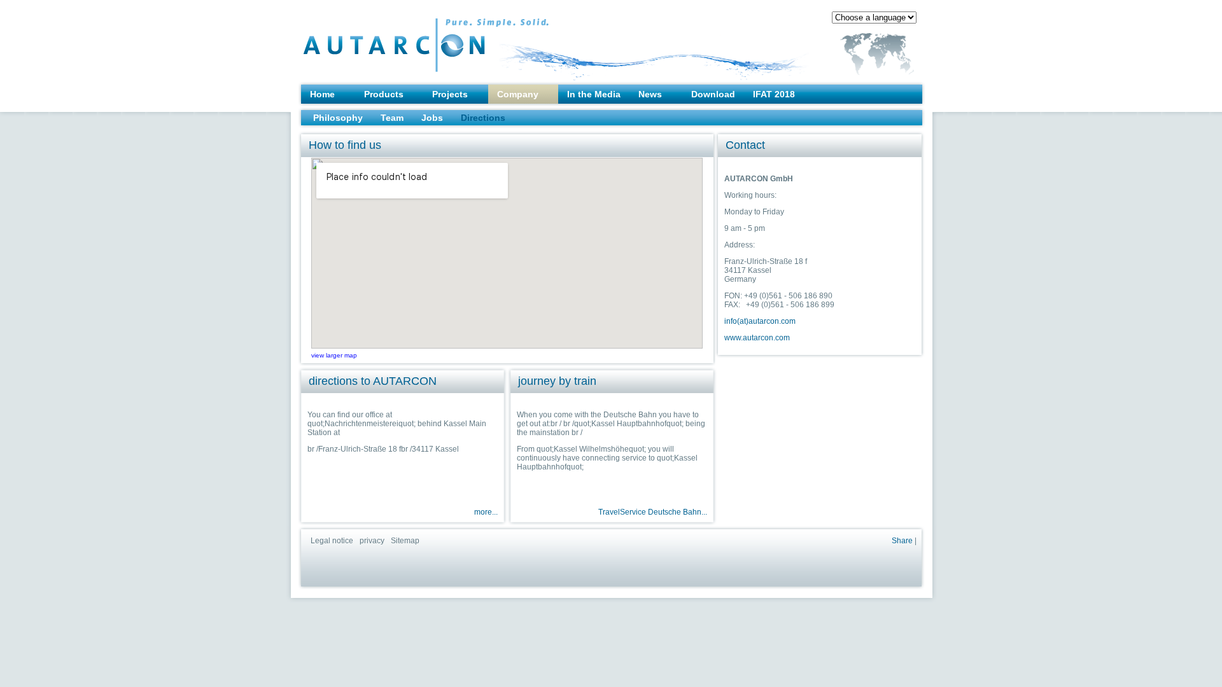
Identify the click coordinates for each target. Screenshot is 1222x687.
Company (517, 94)
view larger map (334, 355)
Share (902, 540)
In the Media (594, 94)
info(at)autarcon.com (760, 321)
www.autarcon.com (757, 337)
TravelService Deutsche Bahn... (652, 512)
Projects (450, 94)
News (650, 94)
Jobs (432, 118)
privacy (372, 540)
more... (486, 512)
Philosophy (338, 118)
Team (392, 118)
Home (322, 94)
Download (713, 94)
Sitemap (405, 540)
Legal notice (332, 540)
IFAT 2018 (774, 94)
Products (384, 94)
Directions (483, 118)
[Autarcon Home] (400, 38)
